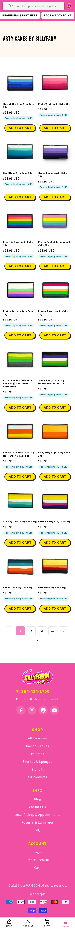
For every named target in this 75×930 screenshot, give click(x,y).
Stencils (37, 769)
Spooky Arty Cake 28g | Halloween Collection (51, 382)
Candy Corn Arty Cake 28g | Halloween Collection (19, 454)
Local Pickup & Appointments (37, 814)
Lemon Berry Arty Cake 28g (54, 521)
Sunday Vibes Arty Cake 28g (20, 521)
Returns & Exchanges (37, 822)
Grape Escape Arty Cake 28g (52, 174)
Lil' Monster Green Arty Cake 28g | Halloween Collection (17, 383)
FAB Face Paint (37, 738)
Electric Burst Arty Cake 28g (18, 243)
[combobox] (33, 6)
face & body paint (58, 15)
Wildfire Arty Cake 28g (52, 587)
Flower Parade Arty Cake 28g (53, 313)
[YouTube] (54, 710)
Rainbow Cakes (37, 746)
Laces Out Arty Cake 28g (18, 587)
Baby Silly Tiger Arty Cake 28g (54, 454)
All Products (37, 777)
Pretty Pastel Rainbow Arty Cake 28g (55, 243)
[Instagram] (32, 710)
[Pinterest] (43, 710)
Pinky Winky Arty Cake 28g (54, 103)
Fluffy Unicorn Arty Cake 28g (18, 313)
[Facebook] (20, 710)
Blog (37, 799)
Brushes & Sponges (37, 761)
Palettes (37, 754)
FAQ (38, 830)
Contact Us (37, 807)
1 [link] (20, 631)
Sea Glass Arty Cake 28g (17, 173)
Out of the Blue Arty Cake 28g (19, 105)
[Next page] (37, 639)
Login (37, 852)
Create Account (37, 860)
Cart (37, 867)
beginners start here (19, 15)
